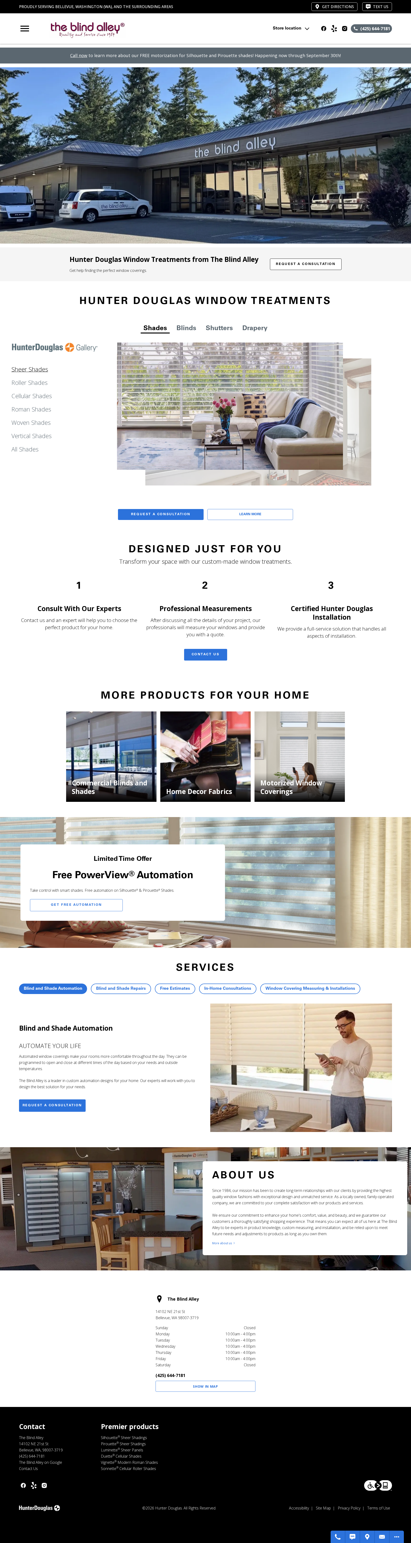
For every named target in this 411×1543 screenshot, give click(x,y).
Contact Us (206, 654)
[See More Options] (397, 1537)
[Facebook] (323, 28)
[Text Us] (352, 1537)
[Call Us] (338, 1537)
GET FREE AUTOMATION (76, 905)
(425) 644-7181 (170, 1375)
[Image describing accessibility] (378, 1485)
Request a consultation (52, 1105)
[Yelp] (334, 28)
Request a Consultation (305, 264)
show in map (205, 1386)
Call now (78, 55)
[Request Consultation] (382, 1537)
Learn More (250, 514)
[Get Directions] (367, 1537)
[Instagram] (344, 28)
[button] (24, 28)
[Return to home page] (117, 28)
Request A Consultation (161, 514)
